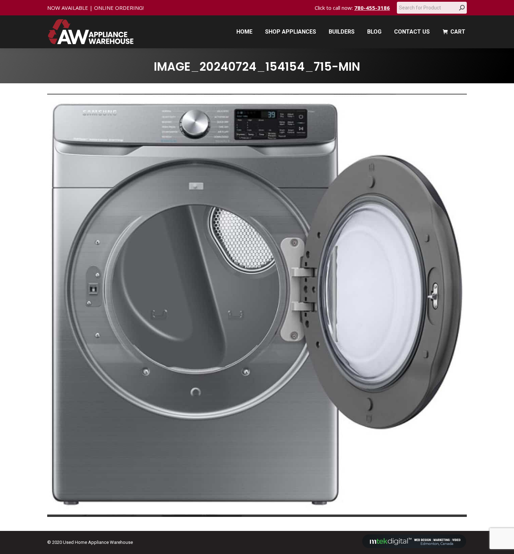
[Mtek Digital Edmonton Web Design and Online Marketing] (414, 546)
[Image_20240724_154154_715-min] (257, 305)
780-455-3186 (372, 7)
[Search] (462, 8)
